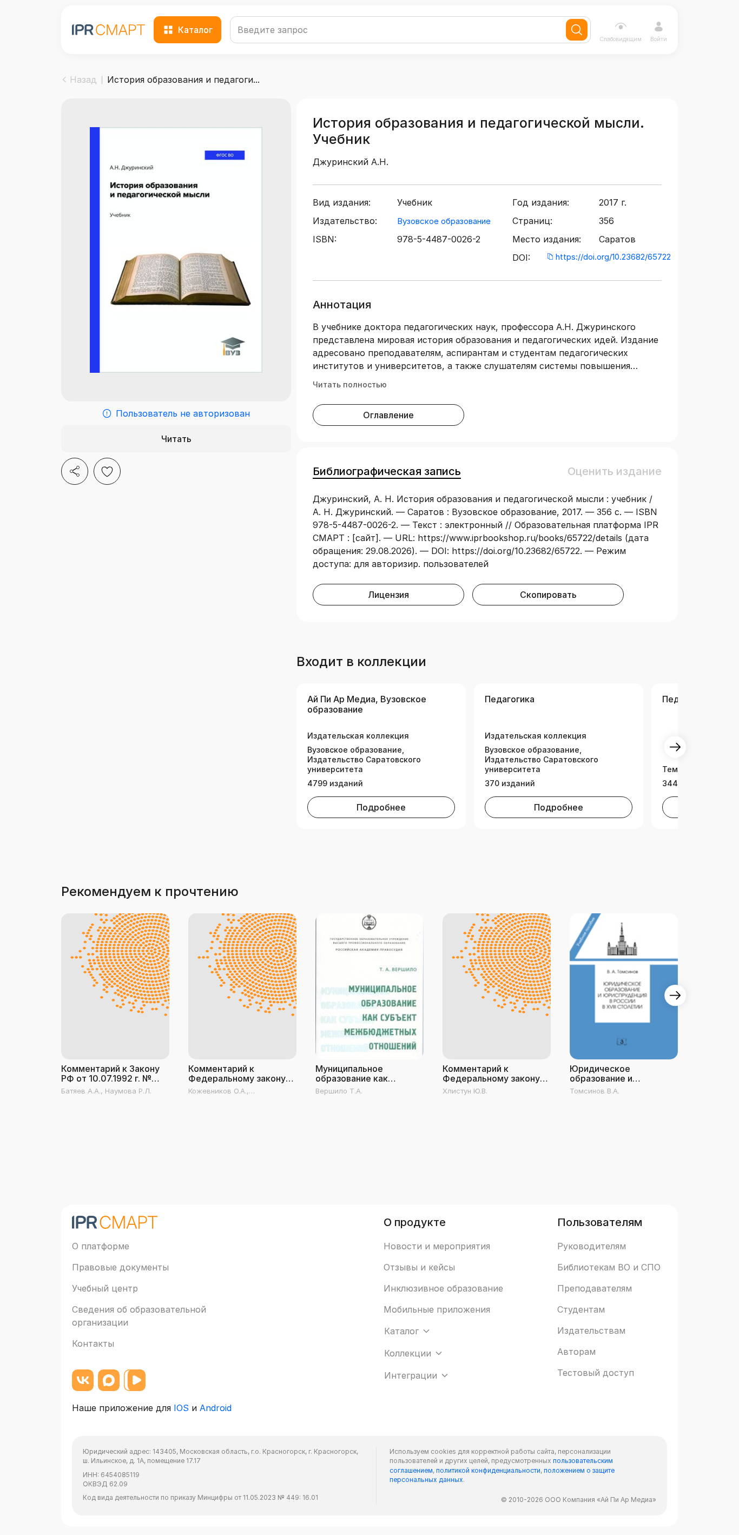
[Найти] (577, 30)
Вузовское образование (444, 221)
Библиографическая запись (387, 471)
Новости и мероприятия (437, 1246)
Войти (658, 39)
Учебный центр (105, 1288)
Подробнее (381, 807)
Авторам (576, 1351)
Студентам (581, 1309)
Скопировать (548, 594)
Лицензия (388, 594)
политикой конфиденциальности (488, 1470)
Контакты (93, 1343)
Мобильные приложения (437, 1309)
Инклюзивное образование (443, 1288)
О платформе (100, 1246)
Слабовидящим (620, 39)
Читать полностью (350, 384)
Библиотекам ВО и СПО (609, 1267)
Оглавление (388, 415)
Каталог (195, 29)
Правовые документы (120, 1267)
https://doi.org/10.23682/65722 (613, 257)
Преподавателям (594, 1288)
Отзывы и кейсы (419, 1267)
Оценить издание (615, 471)
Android (216, 1407)
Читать (176, 438)
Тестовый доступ (595, 1372)
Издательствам (591, 1330)
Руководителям (591, 1246)
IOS (181, 1407)
